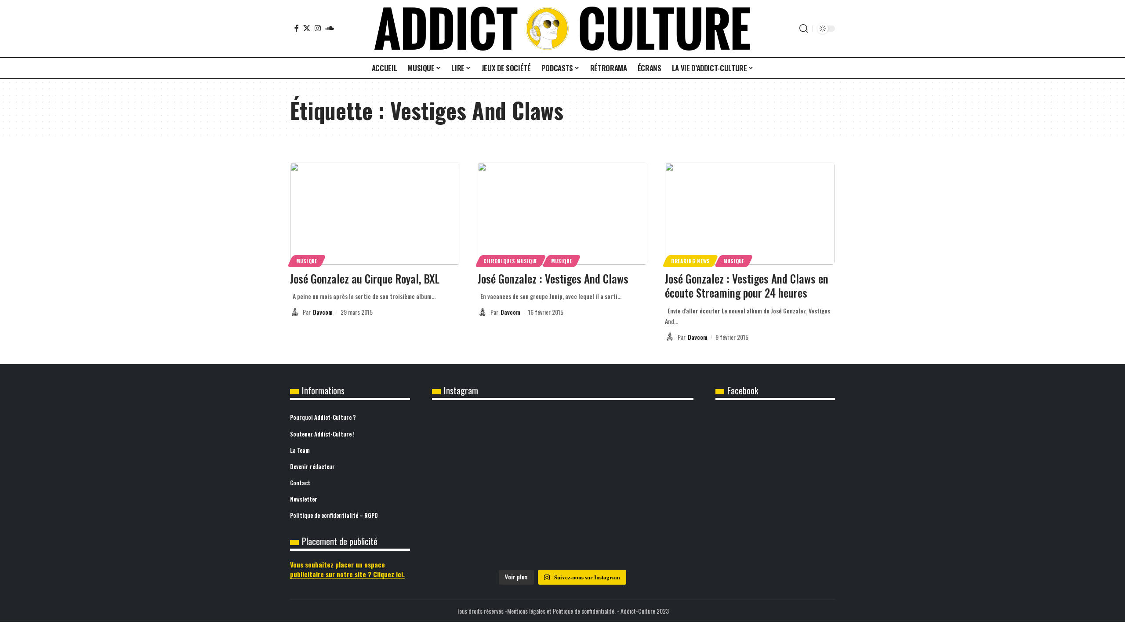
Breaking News (690, 261)
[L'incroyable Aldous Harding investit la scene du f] (562, 488)
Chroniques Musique (510, 261)
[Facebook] (296, 28)
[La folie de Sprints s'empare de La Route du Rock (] (562, 538)
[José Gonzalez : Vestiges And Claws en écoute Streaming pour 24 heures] (750, 214)
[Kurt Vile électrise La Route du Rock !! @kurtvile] (650, 438)
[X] (306, 28)
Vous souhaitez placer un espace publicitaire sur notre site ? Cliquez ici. (347, 569)
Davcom (323, 311)
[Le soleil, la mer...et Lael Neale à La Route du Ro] (475, 538)
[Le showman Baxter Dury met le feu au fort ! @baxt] (650, 538)
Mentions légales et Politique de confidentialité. (561, 610)
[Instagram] (317, 28)
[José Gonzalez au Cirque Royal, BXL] (375, 214)
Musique (306, 261)
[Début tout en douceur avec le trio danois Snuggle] (650, 488)
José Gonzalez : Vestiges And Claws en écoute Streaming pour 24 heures (746, 285)
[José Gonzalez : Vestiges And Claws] (563, 214)
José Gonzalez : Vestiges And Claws (553, 278)
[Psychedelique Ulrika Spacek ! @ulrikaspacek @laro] (475, 488)
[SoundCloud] (329, 28)
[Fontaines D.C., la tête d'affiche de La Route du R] (562, 438)
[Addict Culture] (562, 29)
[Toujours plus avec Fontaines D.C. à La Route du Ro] (475, 438)
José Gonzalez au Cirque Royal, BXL (364, 278)
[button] (803, 28)
